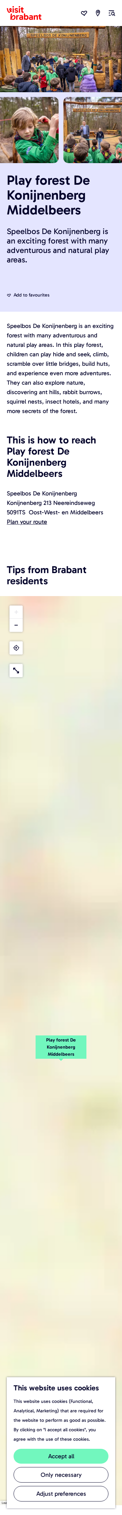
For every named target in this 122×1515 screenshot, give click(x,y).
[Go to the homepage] (28, 13)
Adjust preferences (61, 1493)
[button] (61, 1051)
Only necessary (61, 1475)
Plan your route (27, 521)
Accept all (61, 1456)
